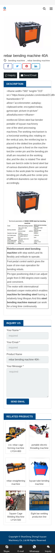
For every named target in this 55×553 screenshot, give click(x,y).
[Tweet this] (17, 66)
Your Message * (15, 366)
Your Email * (13, 342)
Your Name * (13, 330)
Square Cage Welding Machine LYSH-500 (15, 516)
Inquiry (12, 75)
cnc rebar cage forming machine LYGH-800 (15, 447)
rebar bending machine (38, 60)
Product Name (14, 354)
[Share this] (8, 66)
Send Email (30, 75)
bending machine (16, 60)
